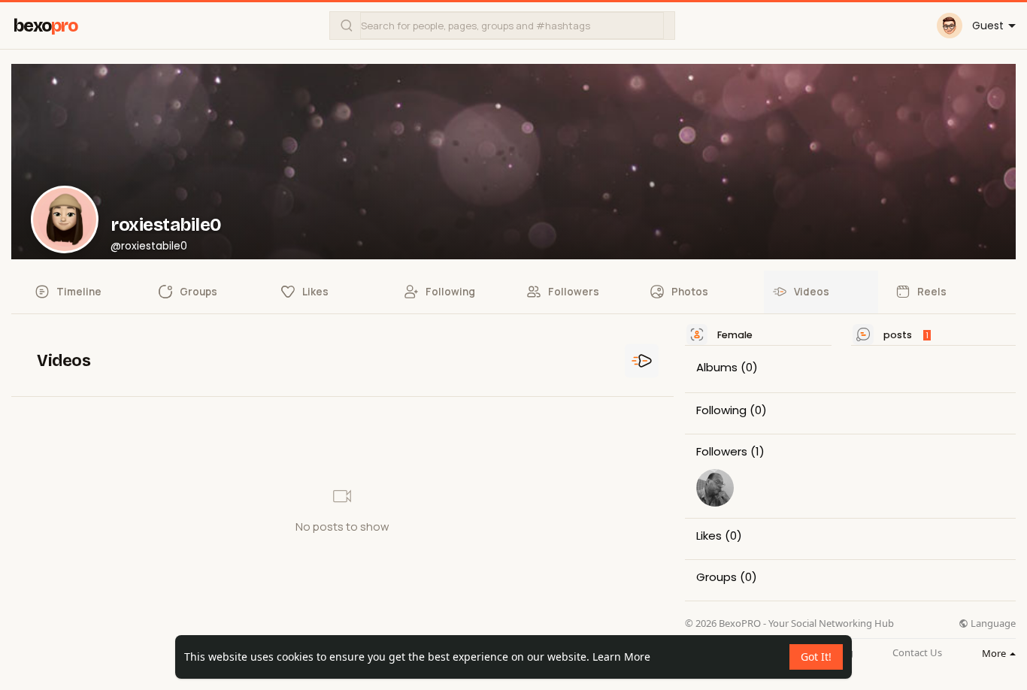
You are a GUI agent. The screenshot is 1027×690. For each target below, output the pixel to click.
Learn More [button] (621, 656)
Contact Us (917, 653)
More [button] (995, 653)
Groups (716, 577)
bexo (45, 26)
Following (721, 410)
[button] (502, 25)
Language (992, 623)
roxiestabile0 (166, 225)
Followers (721, 452)
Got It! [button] (816, 656)
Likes (709, 536)
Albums (717, 368)
